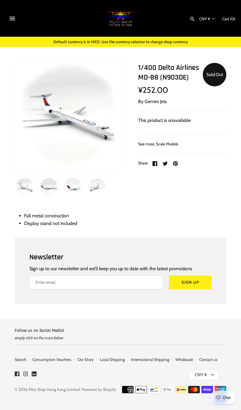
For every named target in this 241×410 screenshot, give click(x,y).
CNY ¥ (204, 18)
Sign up (190, 282)
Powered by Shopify (99, 389)
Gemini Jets (156, 101)
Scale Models (167, 144)
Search (20, 359)
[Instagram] (25, 375)
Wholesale (184, 359)
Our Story (86, 359)
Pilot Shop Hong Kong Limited (54, 389)
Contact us (208, 359)
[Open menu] (12, 18)
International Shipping (150, 359)
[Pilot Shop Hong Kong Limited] (120, 18)
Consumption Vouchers (51, 359)
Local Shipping (112, 359)
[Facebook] (17, 375)
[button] (110, 117)
